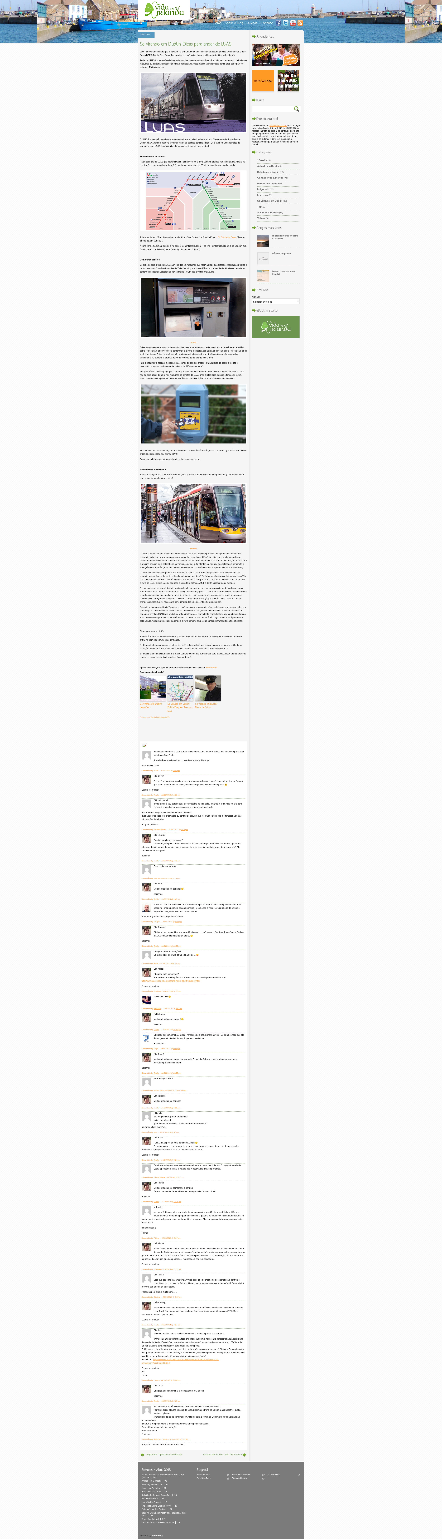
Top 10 (261, 206)
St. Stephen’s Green (227, 237)
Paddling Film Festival (155, 1484)
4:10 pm (177, 1108)
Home (217, 23)
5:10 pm (177, 1401)
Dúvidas (252, 23)
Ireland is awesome (241, 1474)
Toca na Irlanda (239, 1478)
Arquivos (256, 297)
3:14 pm (177, 1160)
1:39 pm (177, 795)
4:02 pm (178, 922)
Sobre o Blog (234, 23)
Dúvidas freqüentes (281, 253)
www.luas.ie (211, 667)
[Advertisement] (191, 729)
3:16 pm (184, 830)
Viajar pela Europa (268, 212)
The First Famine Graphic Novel (159, 1506)
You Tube (293, 23)
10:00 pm (177, 946)
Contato (267, 23)
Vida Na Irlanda (165, 11)
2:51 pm (179, 1009)
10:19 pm (177, 1073)
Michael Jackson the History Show (161, 1522)
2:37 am (175, 1132)
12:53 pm (177, 1269)
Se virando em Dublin (269, 200)
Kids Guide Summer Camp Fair (159, 1495)
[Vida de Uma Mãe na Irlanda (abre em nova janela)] (288, 81)
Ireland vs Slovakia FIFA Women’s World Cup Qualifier (163, 1476)
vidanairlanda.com (278, 125)
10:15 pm (177, 1029)
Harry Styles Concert (154, 1502)
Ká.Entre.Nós (274, 1474)
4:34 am (176, 963)
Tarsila (153, 717)
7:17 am (177, 1325)
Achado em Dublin (268, 166)
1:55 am (178, 1297)
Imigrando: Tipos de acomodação (164, 1454)
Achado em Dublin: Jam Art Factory (222, 1454)
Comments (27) (163, 717)
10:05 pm (177, 991)
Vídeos (261, 218)
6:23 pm (181, 1177)
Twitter (286, 23)
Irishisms (262, 195)
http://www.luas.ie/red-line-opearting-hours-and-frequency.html (171, 981)
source (193, 342)
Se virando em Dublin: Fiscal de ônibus (206, 706)
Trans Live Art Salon (154, 1488)
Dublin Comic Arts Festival (157, 1509)
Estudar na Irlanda (268, 183)
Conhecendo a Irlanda (270, 177)
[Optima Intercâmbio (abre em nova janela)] (276, 55)
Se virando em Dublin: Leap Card (151, 706)
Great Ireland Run (153, 1498)
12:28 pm (177, 1202)
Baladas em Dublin (268, 172)
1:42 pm (177, 861)
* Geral (261, 160)
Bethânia (157, 1009)
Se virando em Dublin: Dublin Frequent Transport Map (180, 707)
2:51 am (185, 1439)
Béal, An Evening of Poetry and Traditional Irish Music (164, 1514)
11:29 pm (176, 878)
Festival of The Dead (154, 1491)
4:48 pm (182, 1090)
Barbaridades (203, 1474)
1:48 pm (177, 899)
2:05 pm (176, 771)
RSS (300, 23)
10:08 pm (176, 1380)
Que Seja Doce (204, 1478)
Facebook (278, 23)
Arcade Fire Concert (154, 1481)
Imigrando (263, 189)
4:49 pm (176, 1049)
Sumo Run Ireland (153, 1519)
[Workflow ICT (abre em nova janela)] (263, 81)
